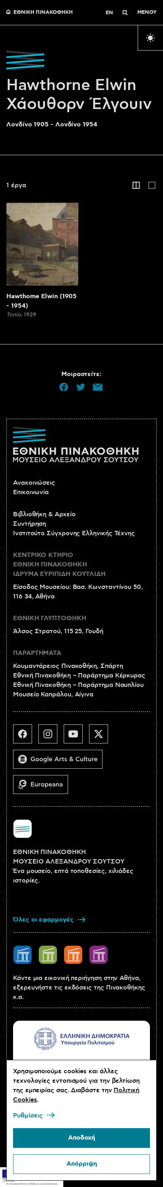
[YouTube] (76, 737)
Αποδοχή (81, 1138)
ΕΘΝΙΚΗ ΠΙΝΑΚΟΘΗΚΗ (43, 12)
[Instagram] (51, 737)
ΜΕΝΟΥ (147, 12)
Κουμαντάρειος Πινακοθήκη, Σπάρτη (68, 666)
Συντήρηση (29, 524)
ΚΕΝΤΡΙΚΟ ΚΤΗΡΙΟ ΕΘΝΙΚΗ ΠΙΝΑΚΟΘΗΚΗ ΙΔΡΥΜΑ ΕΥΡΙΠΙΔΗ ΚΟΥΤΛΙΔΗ (59, 564)
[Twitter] (101, 737)
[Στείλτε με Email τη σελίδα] (97, 387)
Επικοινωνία (31, 492)
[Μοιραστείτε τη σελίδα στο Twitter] (80, 387)
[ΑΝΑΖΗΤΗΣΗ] (125, 12)
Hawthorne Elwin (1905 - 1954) (41, 301)
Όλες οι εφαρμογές (43, 920)
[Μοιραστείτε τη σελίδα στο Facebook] (63, 387)
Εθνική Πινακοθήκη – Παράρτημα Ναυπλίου (78, 685)
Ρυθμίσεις (28, 1115)
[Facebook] (25, 737)
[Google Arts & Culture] (61, 762)
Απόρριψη (81, 1164)
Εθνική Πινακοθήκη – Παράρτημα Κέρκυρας (79, 675)
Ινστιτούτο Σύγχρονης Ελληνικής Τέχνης (74, 533)
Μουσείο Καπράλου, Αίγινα (53, 694)
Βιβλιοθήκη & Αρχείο (44, 514)
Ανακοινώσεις (34, 483)
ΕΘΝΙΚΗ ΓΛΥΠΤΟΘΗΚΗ (49, 618)
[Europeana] (43, 787)
